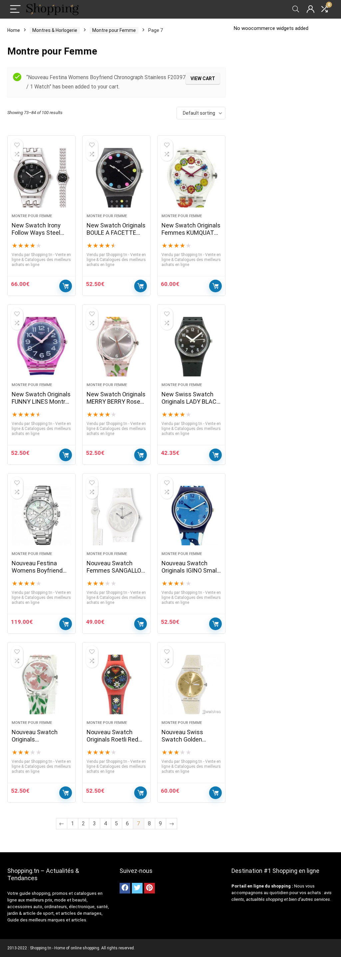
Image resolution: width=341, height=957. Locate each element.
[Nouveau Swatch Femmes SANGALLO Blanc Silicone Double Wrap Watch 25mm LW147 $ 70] (116, 516)
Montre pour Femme (114, 30)
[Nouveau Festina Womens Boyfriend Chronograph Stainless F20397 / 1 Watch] (41, 516)
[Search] (296, 9)
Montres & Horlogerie (54, 30)
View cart (202, 78)
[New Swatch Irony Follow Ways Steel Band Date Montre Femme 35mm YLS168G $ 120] (41, 178)
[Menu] (15, 9)
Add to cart (65, 286)
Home (13, 30)
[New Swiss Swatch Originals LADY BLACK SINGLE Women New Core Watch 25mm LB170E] (191, 347)
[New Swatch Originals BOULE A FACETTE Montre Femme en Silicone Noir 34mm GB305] (116, 178)
